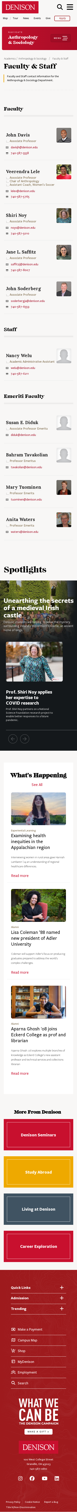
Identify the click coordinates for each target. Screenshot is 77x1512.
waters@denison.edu (24, 532)
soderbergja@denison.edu (28, 301)
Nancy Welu (19, 355)
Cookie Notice (32, 1501)
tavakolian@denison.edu (26, 467)
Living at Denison (38, 1209)
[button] (60, 7)
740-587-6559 (20, 306)
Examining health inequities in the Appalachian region (30, 841)
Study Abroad (38, 1172)
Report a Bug (51, 1501)
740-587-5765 (20, 196)
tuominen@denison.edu (26, 499)
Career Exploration (38, 1246)
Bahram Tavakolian (27, 455)
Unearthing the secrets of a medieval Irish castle (39, 607)
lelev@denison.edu (23, 191)
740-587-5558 (20, 153)
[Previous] (13, 739)
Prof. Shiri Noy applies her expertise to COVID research (29, 697)
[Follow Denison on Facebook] (32, 1479)
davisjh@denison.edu (24, 147)
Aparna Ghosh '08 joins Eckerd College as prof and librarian (38, 1035)
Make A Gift (38, 1431)
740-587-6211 (20, 373)
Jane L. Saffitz (21, 252)
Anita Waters (20, 519)
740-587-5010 (20, 233)
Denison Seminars (38, 1134)
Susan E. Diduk (22, 422)
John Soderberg (23, 288)
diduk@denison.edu (23, 435)
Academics (10, 58)
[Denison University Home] (38, 1452)
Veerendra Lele (23, 171)
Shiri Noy (16, 215)
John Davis (18, 135)
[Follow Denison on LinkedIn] (57, 1479)
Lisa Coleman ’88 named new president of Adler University (35, 938)
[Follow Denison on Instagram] (20, 1479)
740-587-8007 (20, 270)
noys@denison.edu (23, 227)
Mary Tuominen (23, 487)
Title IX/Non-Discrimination (21, 1507)
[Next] (25, 739)
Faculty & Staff (60, 58)
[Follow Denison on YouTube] (44, 1479)
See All (37, 785)
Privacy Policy (13, 1501)
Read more (20, 876)
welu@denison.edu (23, 368)
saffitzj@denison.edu (24, 264)
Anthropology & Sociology (32, 58)
